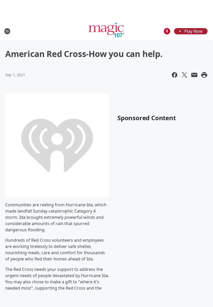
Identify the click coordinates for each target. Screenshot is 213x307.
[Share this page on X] (184, 75)
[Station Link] (107, 31)
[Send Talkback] (167, 31)
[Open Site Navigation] (7, 31)
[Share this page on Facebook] (174, 75)
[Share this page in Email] (194, 75)
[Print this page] (204, 75)
